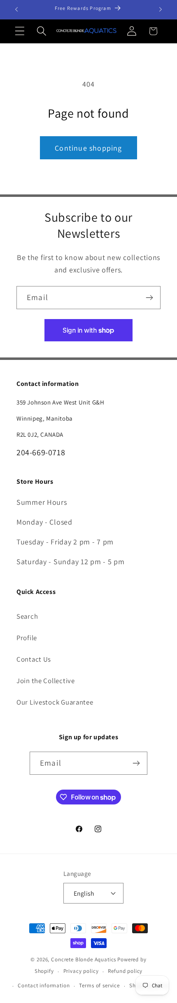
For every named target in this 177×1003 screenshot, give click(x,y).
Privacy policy (81, 971)
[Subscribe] (149, 297)
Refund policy (125, 971)
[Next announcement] (160, 9)
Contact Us (33, 659)
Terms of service (99, 985)
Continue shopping (88, 148)
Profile (26, 637)
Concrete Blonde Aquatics (83, 959)
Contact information (44, 985)
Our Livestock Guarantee (54, 702)
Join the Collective (45, 680)
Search (27, 616)
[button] (20, 31)
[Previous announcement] (16, 9)
